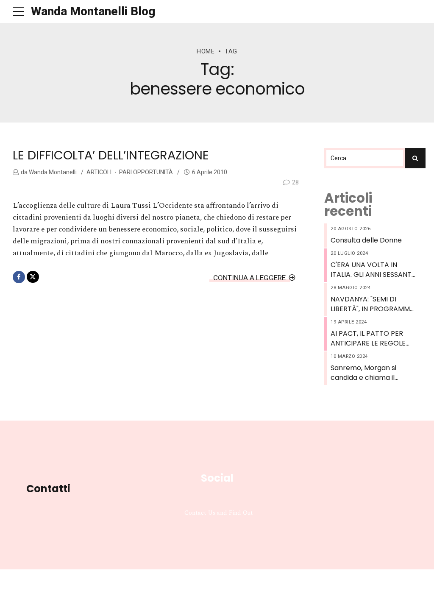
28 (295, 182)
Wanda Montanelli (52, 172)
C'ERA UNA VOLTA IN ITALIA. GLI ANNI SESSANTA (373, 269)
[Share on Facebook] (19, 277)
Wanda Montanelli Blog (93, 11)
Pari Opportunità (146, 172)
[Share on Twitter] (33, 277)
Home (205, 51)
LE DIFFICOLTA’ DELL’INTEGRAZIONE (111, 155)
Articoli (98, 172)
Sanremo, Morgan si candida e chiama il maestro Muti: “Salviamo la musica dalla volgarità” (372, 372)
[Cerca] (415, 158)
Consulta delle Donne (366, 240)
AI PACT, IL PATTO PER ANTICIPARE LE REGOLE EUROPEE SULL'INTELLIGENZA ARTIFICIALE (368, 338)
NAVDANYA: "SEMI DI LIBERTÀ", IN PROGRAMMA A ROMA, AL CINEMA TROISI (373, 304)
